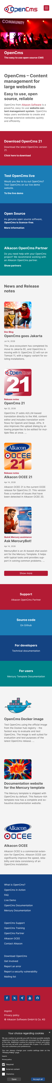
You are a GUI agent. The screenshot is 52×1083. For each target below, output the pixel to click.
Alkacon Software (31, 104)
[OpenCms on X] (14, 998)
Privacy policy (7, 1059)
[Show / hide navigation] (46, 8)
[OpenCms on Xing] (22, 998)
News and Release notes (21, 288)
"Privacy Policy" (8, 1052)
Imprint (4, 1056)
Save (14, 1079)
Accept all (38, 1079)
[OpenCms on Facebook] (7, 998)
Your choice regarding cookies (26, 1033)
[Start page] (20, 9)
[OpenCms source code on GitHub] (37, 998)
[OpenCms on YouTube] (30, 998)
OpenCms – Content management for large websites (25, 81)
